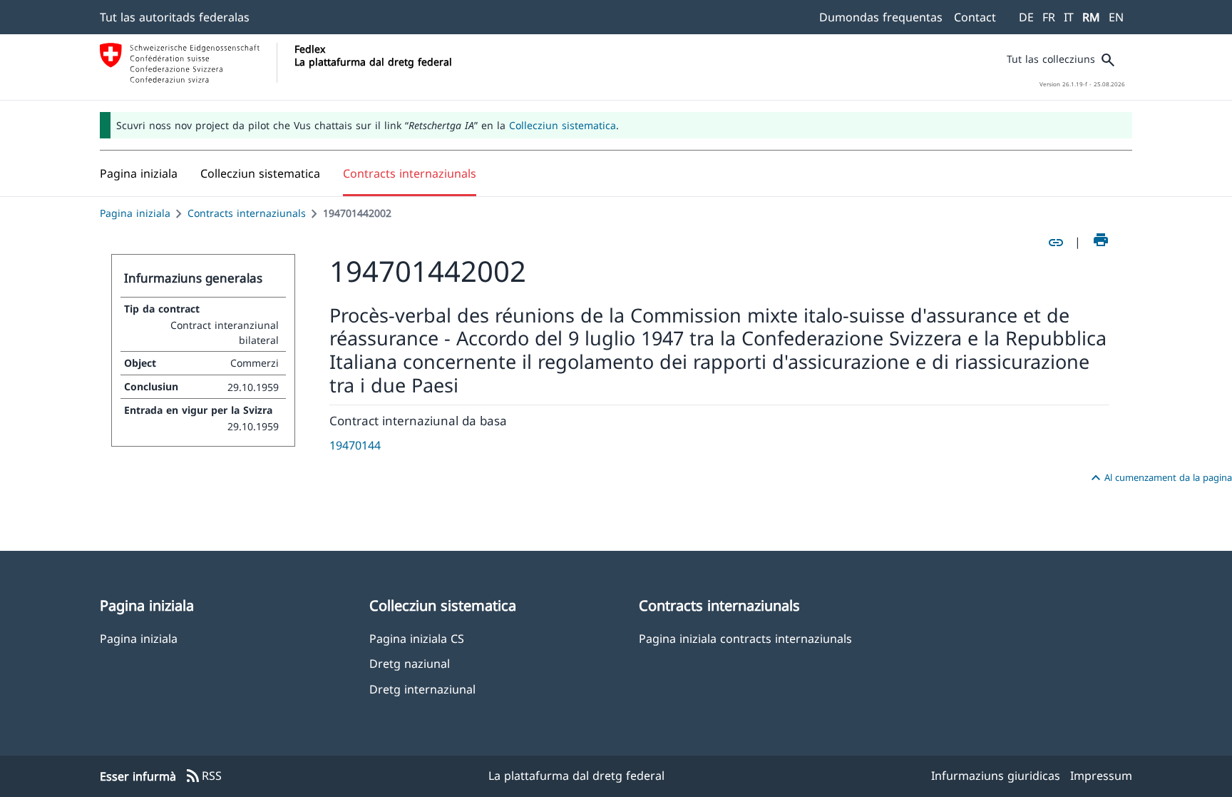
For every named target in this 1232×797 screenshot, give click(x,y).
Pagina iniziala (135, 213)
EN (1116, 17)
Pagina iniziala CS (416, 638)
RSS (203, 776)
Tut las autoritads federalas (175, 17)
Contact (975, 17)
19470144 (355, 445)
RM (1091, 17)
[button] (260, 173)
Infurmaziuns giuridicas (995, 775)
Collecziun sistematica (562, 125)
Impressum (1101, 775)
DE (1026, 17)
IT (1069, 17)
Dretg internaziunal (422, 688)
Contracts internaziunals (247, 213)
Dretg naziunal (409, 663)
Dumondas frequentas (881, 17)
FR (1048, 17)
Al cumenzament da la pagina (1159, 478)
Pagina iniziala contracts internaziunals (745, 638)
